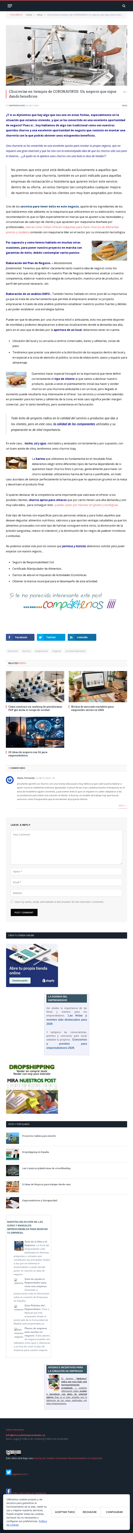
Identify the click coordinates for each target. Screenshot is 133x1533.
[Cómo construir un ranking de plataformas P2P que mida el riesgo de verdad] (35, 686)
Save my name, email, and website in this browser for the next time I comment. (59, 901)
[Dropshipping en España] (12, 1154)
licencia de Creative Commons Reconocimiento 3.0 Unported (67, 1458)
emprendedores (17, 105)
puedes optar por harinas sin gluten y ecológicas (86, 505)
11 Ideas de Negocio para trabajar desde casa (46, 1184)
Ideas (124, 105)
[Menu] (10, 6)
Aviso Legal (12, 1438)
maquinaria (41, 651)
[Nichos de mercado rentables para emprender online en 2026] (98, 686)
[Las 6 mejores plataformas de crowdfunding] (12, 1170)
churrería (13, 651)
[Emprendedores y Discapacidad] (12, 1202)
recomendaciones (75, 651)
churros (26, 651)
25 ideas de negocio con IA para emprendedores (27, 753)
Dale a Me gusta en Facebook (28, 1493)
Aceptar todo (65, 1512)
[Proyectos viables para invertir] (12, 1138)
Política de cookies (31, 1438)
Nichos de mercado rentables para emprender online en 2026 (92, 708)
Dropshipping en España (35, 1152)
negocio (56, 651)
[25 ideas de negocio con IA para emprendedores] (35, 732)
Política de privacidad (56, 1438)
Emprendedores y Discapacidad (39, 1200)
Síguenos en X (19, 1474)
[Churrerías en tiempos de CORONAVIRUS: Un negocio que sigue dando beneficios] (66, 55)
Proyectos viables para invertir (39, 1135)
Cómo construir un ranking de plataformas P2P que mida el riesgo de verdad (35, 708)
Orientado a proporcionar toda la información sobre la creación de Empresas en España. (31, 1290)
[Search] (123, 6)
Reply (122, 805)
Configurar (114, 1512)
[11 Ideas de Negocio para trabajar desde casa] (12, 1186)
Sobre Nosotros (15, 1429)
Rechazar (89, 1512)
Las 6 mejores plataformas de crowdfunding (46, 1168)
